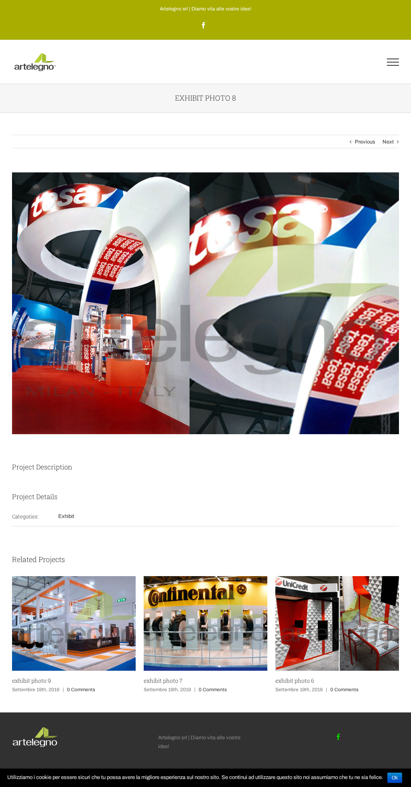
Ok (395, 778)
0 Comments (81, 689)
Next (388, 142)
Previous (365, 142)
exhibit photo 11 (295, 680)
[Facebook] (338, 737)
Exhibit (66, 516)
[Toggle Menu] (393, 62)
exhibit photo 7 (31, 680)
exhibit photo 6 (163, 680)
